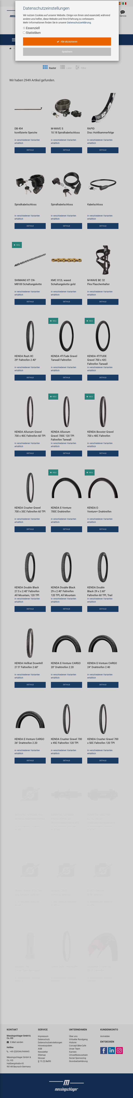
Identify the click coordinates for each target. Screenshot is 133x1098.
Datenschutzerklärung (79, 22)
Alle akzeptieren (68, 41)
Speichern (67, 51)
